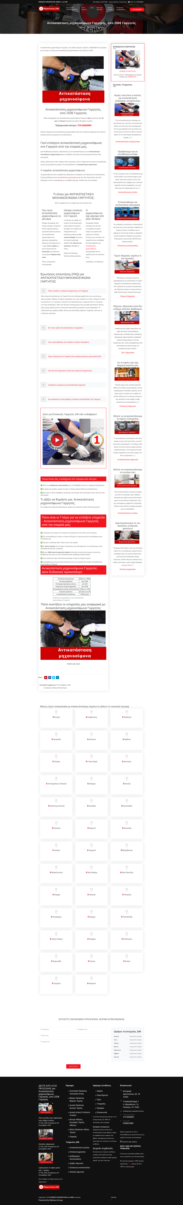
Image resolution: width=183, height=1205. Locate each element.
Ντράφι (57, 894)
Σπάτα (127, 961)
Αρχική (99, 1091)
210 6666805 (73, 512)
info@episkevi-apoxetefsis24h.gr (133, 1111)
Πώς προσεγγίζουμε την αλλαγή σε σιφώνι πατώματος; (68, 342)
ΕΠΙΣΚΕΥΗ (132, 77)
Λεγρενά (92, 850)
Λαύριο (57, 850)
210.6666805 (137, 9)
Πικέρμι (92, 917)
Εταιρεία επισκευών (101, 1126)
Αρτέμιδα (57, 739)
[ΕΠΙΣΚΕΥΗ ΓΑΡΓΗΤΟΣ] (127, 59)
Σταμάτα (57, 983)
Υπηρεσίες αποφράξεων (120, 8)
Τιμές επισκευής (113, 2)
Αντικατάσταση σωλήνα (128, 513)
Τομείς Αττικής (110, 8)
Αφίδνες (127, 739)
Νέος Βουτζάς (127, 872)
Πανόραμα (56, 917)
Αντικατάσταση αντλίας (127, 192)
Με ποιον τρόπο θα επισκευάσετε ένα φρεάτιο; (65, 328)
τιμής (129, 1164)
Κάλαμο (92, 783)
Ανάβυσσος (92, 717)
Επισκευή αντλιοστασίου (128, 245)
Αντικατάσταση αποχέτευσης (128, 141)
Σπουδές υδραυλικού (46, 1144)
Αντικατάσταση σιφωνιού (127, 459)
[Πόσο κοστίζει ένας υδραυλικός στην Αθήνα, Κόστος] (46, 1108)
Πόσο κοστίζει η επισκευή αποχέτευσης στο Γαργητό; (68, 291)
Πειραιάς (73, 1136)
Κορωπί (92, 828)
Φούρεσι (92, 983)
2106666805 (139, 2)
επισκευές (106, 1141)
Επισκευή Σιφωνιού (128, 406)
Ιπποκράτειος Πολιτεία (56, 783)
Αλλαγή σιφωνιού (77, 1172)
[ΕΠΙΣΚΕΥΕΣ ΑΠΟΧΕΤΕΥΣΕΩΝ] (49, 1187)
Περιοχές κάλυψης (100, 8)
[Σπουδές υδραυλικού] (46, 1134)
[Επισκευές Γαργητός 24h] (73, 442)
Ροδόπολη (127, 939)
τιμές (101, 1122)
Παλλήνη (127, 894)
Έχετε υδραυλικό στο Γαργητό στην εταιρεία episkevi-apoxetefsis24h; (74, 356)
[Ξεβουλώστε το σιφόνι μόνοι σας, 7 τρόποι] (46, 1158)
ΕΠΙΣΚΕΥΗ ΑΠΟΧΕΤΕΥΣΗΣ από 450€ (61, 1197)
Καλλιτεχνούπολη (56, 806)
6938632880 (128, 1123)
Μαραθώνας (127, 850)
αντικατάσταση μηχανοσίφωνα (68, 177)
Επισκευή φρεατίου (128, 569)
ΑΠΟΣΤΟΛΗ (73, 1066)
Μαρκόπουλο (57, 872)
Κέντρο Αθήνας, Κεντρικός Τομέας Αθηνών (77, 1122)
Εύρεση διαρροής (127, 296)
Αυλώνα (92, 739)
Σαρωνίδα (56, 961)
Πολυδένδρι (127, 917)
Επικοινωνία (123, 2)
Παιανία (92, 894)
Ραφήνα (92, 939)
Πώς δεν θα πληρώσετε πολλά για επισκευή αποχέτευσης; (70, 370)
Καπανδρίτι (127, 806)
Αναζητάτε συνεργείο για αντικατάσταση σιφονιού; (67, 385)
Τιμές (92, 7)
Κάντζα (127, 783)
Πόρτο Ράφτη (57, 939)
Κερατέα (57, 828)
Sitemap (113, 1197)
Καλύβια (92, 806)
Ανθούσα (127, 717)
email (131, 2)
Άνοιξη (57, 717)
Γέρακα (56, 761)
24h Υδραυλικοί (127, 352)
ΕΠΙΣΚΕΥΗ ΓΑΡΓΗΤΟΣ (128, 71)
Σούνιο (92, 961)
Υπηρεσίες (101, 1103)
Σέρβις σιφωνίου (76, 1163)
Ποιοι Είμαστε (84, 8)
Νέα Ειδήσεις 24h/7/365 (100, 2)
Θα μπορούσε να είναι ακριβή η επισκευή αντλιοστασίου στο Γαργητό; (74, 399)
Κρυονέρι (127, 828)
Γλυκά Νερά (92, 761)
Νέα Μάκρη (92, 872)
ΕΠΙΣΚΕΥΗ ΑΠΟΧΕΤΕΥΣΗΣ (71, 8)
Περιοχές (100, 1108)
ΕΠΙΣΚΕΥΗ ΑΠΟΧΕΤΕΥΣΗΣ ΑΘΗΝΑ (50, 2)
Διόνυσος (127, 761)
